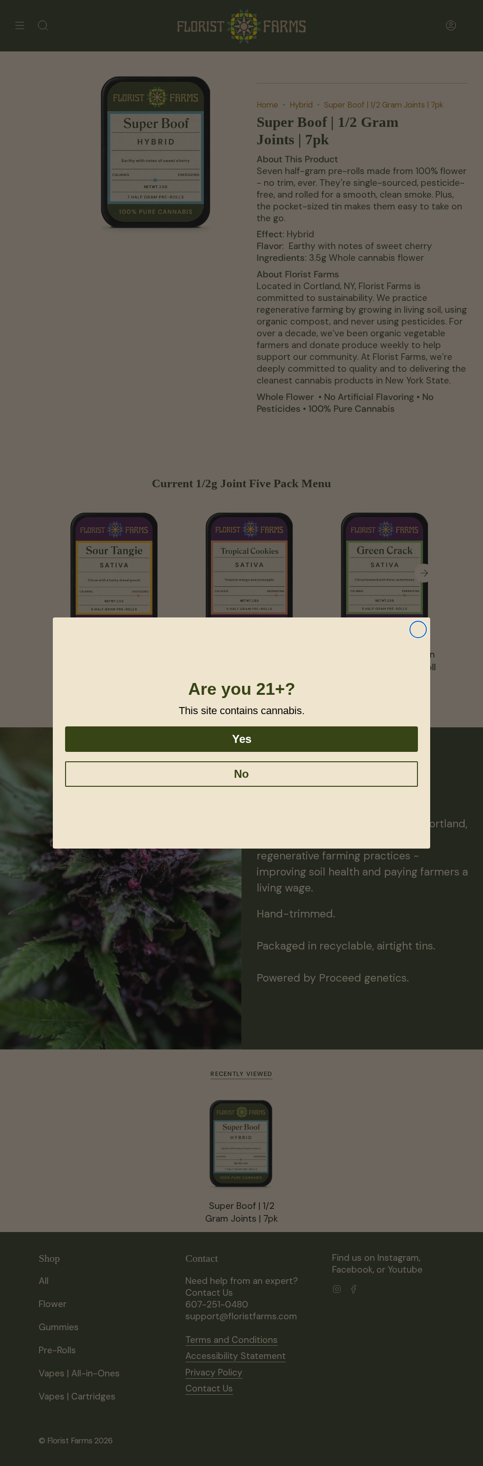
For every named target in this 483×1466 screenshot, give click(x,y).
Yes (241, 739)
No (241, 773)
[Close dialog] (418, 629)
